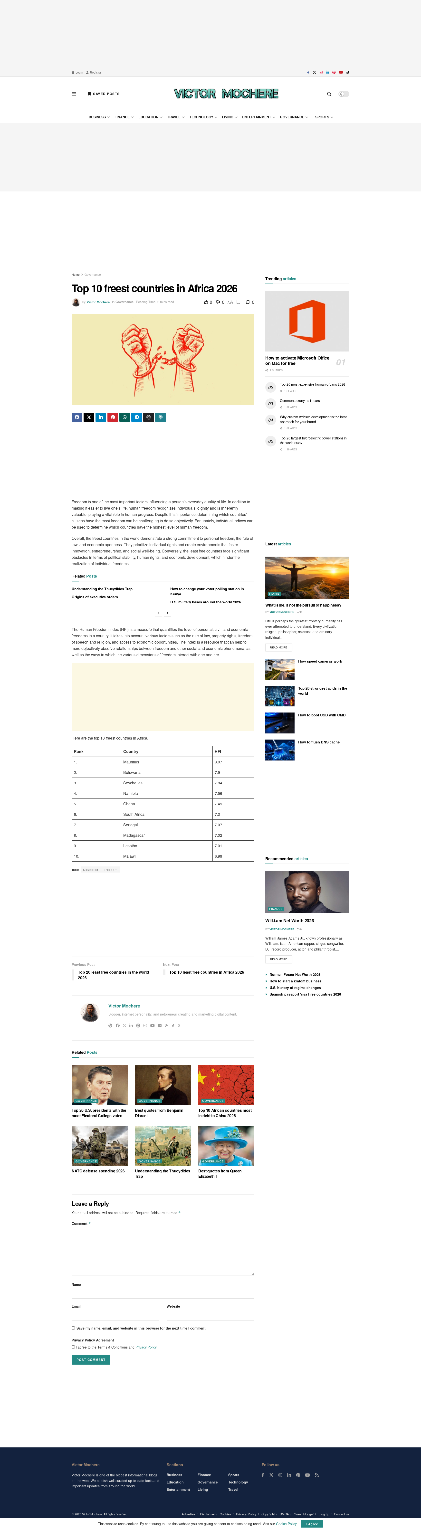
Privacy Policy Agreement (93, 1340)
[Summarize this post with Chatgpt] (148, 417)
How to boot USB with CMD (322, 715)
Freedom (110, 869)
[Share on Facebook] (77, 417)
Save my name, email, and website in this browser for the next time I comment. (142, 1328)
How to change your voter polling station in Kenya (207, 591)
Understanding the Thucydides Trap (102, 588)
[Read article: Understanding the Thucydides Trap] (163, 1146)
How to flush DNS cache (319, 742)
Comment (81, 1223)
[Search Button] (329, 94)
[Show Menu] (74, 93)
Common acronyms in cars (300, 400)
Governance (292, 116)
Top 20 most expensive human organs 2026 (312, 384)
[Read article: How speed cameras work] (280, 669)
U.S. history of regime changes (295, 987)
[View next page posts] (167, 613)
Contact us (341, 1514)
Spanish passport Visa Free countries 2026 (305, 994)
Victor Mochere (98, 301)
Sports (322, 116)
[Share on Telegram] (136, 417)
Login (79, 72)
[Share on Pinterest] (112, 417)
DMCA (284, 1514)
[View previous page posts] (158, 613)
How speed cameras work (320, 661)
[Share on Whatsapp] (124, 417)
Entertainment (256, 116)
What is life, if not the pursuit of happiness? (303, 605)
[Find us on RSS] (317, 1475)
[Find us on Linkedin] (289, 1475)
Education (148, 116)
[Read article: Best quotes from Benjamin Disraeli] (163, 1085)
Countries (90, 869)
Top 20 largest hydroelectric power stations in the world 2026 (313, 440)
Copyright (268, 1514)
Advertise (188, 1514)
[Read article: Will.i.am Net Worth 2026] (307, 892)
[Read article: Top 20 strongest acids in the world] (280, 696)
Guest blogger (304, 1514)
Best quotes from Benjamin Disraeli (159, 1112)
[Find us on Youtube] (341, 72)
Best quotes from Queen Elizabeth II (220, 1173)
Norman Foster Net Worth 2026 (295, 974)
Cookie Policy (286, 1523)
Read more (281, 646)
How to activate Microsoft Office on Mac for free (297, 361)
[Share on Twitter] (89, 417)
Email (76, 1306)
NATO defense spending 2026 (98, 1171)
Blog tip (323, 1514)
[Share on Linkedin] (101, 417)
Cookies (225, 1514)
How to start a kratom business (296, 981)
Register (95, 72)
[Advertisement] (210, 34)
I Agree (312, 1523)
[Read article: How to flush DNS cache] (280, 750)
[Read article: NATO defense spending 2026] (100, 1146)
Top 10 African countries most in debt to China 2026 (225, 1112)
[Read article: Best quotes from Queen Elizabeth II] (226, 1146)
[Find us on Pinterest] (334, 72)
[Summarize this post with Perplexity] (160, 417)
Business (97, 116)
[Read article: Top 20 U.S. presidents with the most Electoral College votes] (100, 1085)
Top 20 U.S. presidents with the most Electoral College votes (99, 1112)
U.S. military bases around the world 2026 (205, 602)
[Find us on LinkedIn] (327, 72)
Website (173, 1306)
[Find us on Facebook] (308, 72)
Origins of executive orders (95, 596)
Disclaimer (207, 1514)
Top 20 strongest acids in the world (322, 690)
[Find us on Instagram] (321, 72)
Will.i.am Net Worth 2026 (289, 920)
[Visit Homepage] (226, 94)
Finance (122, 116)
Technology (201, 116)
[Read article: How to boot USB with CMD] (280, 723)
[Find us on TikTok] (347, 72)
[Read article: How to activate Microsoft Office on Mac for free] (307, 321)
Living (227, 116)
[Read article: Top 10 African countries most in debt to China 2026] (226, 1085)
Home (76, 274)
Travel (174, 116)
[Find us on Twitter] (314, 72)
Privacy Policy (145, 1347)
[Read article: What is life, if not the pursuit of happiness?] (307, 578)
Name (76, 1284)
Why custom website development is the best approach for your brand (313, 419)
